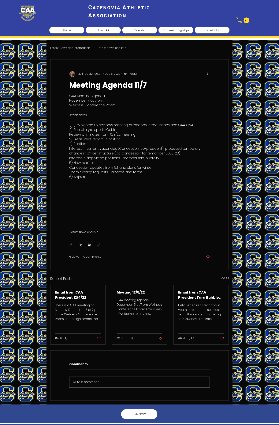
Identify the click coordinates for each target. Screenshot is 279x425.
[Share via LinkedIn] (89, 245)
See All (224, 278)
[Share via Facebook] (71, 245)
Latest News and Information (70, 48)
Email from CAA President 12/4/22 (70, 295)
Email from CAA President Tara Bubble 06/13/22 (198, 295)
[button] (243, 20)
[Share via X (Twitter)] (80, 245)
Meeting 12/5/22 (131, 292)
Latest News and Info (112, 48)
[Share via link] (99, 245)
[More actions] (207, 74)
